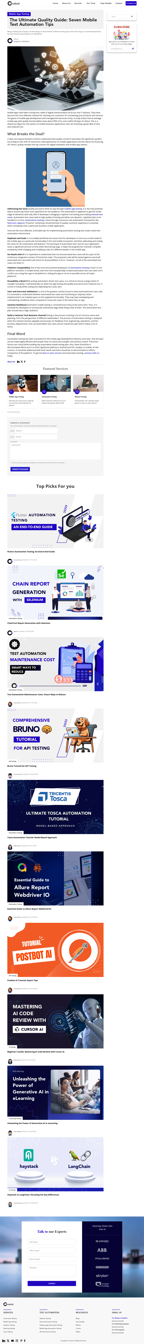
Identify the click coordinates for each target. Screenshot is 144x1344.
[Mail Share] (133, 49)
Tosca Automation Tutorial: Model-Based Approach (32, 837)
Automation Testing (10, 1318)
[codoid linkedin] (3, 1340)
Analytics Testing (9, 1325)
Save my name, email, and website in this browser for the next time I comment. (39, 463)
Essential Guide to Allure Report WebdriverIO (29, 909)
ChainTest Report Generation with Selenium (28, 623)
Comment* (13, 442)
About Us (66, 3)
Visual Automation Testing (48, 1322)
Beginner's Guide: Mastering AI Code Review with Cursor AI (35, 1051)
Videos (78, 1332)
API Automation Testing (48, 1332)
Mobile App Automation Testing (50, 1328)
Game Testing (8, 1332)
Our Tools (91, 3)
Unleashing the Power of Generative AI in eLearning (32, 1123)
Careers (118, 3)
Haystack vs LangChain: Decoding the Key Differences (33, 1194)
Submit (51, 1283)
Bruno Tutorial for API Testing (21, 766)
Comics (78, 1328)
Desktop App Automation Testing (51, 1325)
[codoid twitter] (18, 362)
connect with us (91, 353)
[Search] (132, 16)
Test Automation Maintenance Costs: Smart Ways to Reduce (36, 694)
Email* (12, 437)
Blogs (78, 1318)
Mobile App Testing (10, 1322)
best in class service (52, 353)
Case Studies (106, 3)
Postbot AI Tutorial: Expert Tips (22, 980)
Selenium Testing (45, 1318)
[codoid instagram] (17, 1340)
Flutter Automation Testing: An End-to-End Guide (31, 551)
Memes (78, 1325)
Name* (12, 431)
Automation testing (34, 220)
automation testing (79, 267)
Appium (21, 223)
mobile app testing (73, 208)
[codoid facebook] (24, 1340)
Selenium (11, 223)
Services (78, 3)
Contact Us (131, 3)
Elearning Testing (9, 1328)
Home (55, 3)
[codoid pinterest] (21, 1340)
